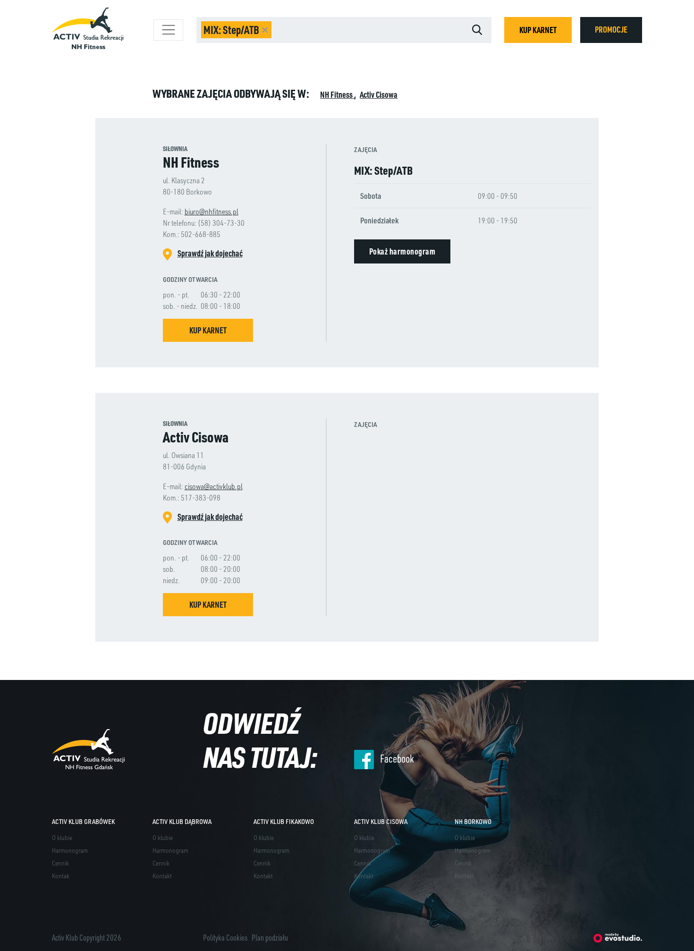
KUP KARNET (538, 29)
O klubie (62, 837)
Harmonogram (70, 850)
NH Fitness (337, 94)
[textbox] (327, 29)
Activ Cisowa (379, 94)
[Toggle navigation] (168, 30)
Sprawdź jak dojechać (210, 253)
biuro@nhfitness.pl (211, 211)
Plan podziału (270, 937)
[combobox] (330, 29)
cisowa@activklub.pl (214, 486)
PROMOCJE (611, 29)
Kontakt (162, 875)
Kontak (60, 875)
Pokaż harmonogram (402, 251)
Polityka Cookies (225, 937)
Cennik (60, 862)
